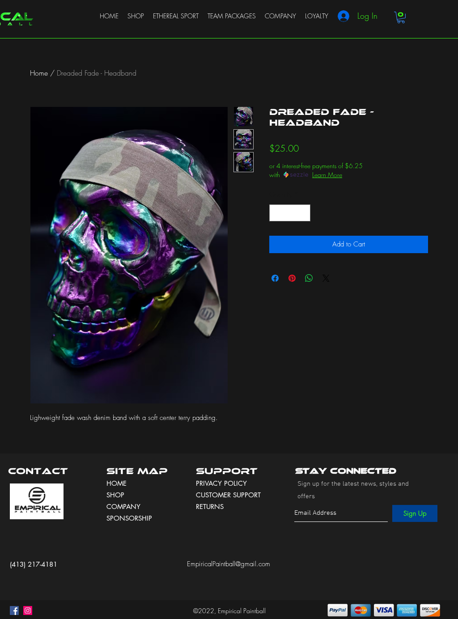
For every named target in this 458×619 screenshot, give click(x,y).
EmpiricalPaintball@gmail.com (228, 564)
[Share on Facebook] (275, 278)
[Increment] (303, 213)
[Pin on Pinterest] (292, 278)
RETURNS (210, 506)
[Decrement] (277, 213)
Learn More (327, 174)
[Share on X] (326, 278)
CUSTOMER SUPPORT (228, 495)
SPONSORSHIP (129, 518)
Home (39, 73)
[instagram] (27, 610)
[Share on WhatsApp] (309, 278)
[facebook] (14, 610)
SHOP (115, 495)
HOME (116, 483)
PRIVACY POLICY (222, 483)
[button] (401, 17)
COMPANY (123, 506)
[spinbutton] (290, 213)
